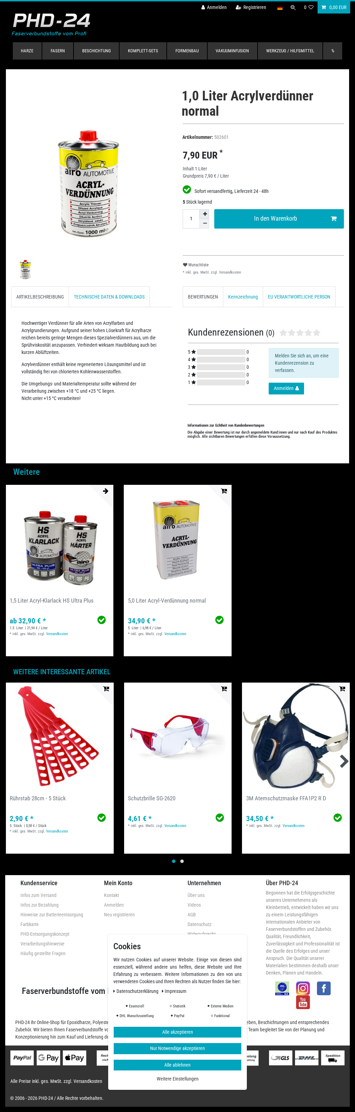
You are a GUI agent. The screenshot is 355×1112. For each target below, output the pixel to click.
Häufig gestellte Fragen (43, 953)
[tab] (40, 296)
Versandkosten (229, 272)
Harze (27, 50)
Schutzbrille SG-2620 (151, 798)
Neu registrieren (119, 914)
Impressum (176, 991)
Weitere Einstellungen (178, 1079)
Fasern (58, 50)
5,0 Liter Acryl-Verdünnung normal (167, 600)
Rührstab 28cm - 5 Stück (38, 798)
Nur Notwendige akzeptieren (177, 1048)
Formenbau (187, 50)
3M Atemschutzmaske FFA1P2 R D (286, 798)
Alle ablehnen (177, 1065)
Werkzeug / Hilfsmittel (290, 50)
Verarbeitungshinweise (42, 943)
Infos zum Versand (38, 895)
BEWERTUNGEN (203, 297)
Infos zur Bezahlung (39, 905)
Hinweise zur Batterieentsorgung (51, 914)
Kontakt (111, 895)
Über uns (196, 895)
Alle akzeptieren (177, 1032)
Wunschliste (198, 265)
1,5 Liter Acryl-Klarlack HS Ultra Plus (52, 600)
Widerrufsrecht (202, 934)
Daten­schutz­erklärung (137, 991)
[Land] (279, 7)
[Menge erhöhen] (204, 214)
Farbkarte (29, 924)
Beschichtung (96, 50)
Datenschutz (199, 924)
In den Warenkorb (275, 218)
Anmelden (114, 905)
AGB (192, 914)
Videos (194, 905)
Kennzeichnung (243, 297)
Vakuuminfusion (232, 50)
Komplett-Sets (143, 50)
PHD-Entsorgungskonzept (44, 934)
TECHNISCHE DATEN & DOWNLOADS (109, 297)
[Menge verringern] (204, 224)
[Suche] (293, 7)
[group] (59, 538)
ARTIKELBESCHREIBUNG (40, 297)
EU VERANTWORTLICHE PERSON (299, 297)
